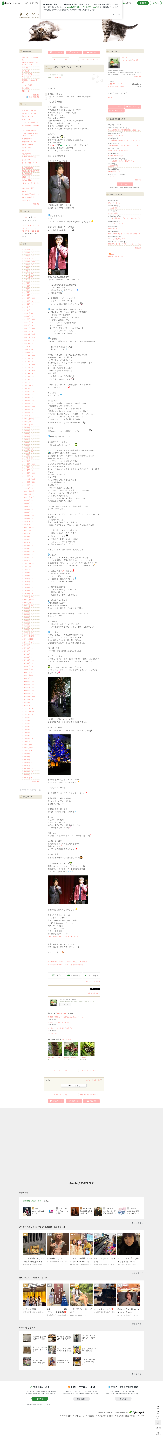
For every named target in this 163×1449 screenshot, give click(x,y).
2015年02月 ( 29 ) (28, 666)
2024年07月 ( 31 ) (28, 325)
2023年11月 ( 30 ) (28, 349)
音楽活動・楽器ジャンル (116, 86)
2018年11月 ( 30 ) (28, 530)
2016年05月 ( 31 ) (28, 621)
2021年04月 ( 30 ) (28, 443)
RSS (112, 254)
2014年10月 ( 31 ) (28, 678)
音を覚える (25, 71)
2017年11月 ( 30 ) (28, 567)
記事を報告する (94, 993)
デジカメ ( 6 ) (26, 148)
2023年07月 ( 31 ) (28, 361)
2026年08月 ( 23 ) (28, 250)
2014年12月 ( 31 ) (28, 672)
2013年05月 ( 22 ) (28, 730)
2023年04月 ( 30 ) (28, 370)
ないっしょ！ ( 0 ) (28, 188)
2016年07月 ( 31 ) (28, 615)
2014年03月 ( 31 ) (28, 699)
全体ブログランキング (115, 84)
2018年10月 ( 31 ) (28, 533)
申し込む (123, 1399)
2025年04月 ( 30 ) (28, 298)
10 (26, 228)
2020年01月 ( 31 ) (28, 488)
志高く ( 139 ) (26, 160)
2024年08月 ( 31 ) (28, 322)
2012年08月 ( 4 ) (27, 757)
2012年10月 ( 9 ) (27, 751)
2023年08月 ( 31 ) (28, 358)
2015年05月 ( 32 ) (28, 657)
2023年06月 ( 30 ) (28, 364)
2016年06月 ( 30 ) (28, 618)
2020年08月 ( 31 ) (28, 467)
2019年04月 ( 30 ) (28, 515)
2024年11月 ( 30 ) (28, 313)
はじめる (40, 1399)
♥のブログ (112, 176)
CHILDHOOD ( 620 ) (29, 157)
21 (36, 231)
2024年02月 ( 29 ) (28, 340)
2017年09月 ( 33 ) (28, 573)
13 (33, 228)
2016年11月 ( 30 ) (28, 603)
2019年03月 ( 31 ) (28, 518)
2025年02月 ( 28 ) (28, 304)
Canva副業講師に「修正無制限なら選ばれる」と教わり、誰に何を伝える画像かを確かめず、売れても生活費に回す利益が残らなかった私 (124, 130)
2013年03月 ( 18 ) (28, 735)
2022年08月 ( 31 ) (28, 395)
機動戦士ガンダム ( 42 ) (30, 142)
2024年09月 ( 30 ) (28, 319)
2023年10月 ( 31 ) (28, 352)
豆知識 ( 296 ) (26, 177)
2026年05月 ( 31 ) (28, 259)
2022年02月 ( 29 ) (28, 413)
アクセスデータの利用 (105, 1416)
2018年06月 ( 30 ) (28, 545)
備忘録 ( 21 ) (26, 151)
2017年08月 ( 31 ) (28, 576)
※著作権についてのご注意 (115, 256)
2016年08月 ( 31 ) (28, 612)
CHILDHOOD (58, 77)
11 (28, 228)
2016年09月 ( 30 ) (28, 609)
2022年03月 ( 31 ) (28, 410)
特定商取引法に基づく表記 (126, 1416)
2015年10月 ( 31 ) (28, 642)
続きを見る (137, 76)
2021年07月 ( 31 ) (28, 434)
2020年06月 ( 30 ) (28, 473)
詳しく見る (81, 1399)
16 (23, 231)
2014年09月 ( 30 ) (28, 681)
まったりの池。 (113, 213)
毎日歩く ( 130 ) (27, 145)
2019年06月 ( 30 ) (28, 509)
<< (26, 217)
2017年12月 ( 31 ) (28, 564)
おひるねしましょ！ (115, 203)
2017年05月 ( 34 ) (28, 585)
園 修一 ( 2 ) (26, 119)
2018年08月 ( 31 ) (28, 539)
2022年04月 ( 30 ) (28, 407)
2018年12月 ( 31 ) (28, 527)
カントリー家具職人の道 (116, 239)
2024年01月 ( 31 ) (28, 343)
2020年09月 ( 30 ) (28, 464)
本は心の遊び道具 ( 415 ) (30, 171)
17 (26, 231)
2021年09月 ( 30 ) (28, 428)
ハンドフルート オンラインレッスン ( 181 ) (30, 135)
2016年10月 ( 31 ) (28, 606)
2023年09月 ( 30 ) (28, 355)
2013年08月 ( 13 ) (28, 720)
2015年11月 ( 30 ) (28, 639)
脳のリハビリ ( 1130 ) (29, 110)
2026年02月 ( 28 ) (28, 268)
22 (38, 231)
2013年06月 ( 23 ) (28, 726)
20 (33, 231)
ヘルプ (141, 1416)
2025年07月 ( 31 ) (28, 289)
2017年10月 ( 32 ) (28, 569)
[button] (158, 1432)
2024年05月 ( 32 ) (28, 331)
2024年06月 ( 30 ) (28, 328)
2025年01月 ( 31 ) (28, 307)
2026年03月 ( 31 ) (28, 265)
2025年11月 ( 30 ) (28, 277)
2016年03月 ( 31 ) (28, 627)
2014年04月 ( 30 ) (28, 696)
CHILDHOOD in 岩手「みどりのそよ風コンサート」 (65, 1017)
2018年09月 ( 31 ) (28, 536)
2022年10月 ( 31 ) (28, 389)
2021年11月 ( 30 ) (28, 422)
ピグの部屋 (134, 60)
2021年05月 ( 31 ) (28, 440)
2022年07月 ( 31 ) (28, 398)
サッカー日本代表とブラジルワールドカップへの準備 (124, 218)
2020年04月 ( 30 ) (28, 479)
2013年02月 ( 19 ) (28, 739)
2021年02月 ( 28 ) (28, 449)
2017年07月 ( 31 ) (28, 579)
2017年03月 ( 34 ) (28, 591)
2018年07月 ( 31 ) (28, 542)
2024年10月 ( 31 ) (28, 316)
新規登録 (143, 3)
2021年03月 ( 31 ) (28, 446)
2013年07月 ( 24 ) (28, 723)
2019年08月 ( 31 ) (28, 503)
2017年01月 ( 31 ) (28, 597)
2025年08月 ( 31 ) (28, 286)
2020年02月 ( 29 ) (28, 485)
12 (31, 228)
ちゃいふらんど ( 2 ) (28, 200)
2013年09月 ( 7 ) (27, 717)
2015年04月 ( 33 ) (28, 660)
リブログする (93, 975)
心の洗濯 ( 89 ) (27, 174)
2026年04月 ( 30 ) (28, 262)
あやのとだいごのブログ (116, 135)
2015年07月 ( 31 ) (28, 651)
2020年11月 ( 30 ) (28, 458)
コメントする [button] (76, 976)
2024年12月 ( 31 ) (28, 310)
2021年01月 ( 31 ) (28, 452)
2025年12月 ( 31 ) (28, 274)
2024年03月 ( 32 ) (28, 337)
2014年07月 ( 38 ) (28, 687)
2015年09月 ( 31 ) (28, 645)
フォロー (66, 1005)
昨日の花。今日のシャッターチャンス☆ (30, 64)
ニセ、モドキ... (27, 77)
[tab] (32, 1201)
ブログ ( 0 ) (25, 191)
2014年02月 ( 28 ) (28, 702)
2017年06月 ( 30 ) (28, 582)
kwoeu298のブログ (115, 171)
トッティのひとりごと (116, 223)
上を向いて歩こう (28, 74)
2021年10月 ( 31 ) (28, 425)
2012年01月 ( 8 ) (27, 778)
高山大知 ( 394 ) (27, 168)
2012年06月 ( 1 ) (27, 763)
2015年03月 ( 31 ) (28, 663)
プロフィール (125, 60)
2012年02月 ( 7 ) (27, 775)
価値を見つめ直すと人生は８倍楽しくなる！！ (124, 234)
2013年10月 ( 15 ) (28, 714)
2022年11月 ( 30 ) (28, 386)
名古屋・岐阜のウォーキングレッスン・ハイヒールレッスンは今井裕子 (124, 145)
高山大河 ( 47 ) (27, 139)
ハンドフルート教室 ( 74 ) (30, 122)
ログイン (155, 3)
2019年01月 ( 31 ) (28, 524)
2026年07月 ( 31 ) (28, 253)
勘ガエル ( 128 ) (27, 180)
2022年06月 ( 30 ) (28, 401)
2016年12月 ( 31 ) (28, 600)
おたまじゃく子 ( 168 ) (29, 113)
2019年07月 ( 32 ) (28, 506)
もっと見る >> (52, 1033)
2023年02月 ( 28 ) (28, 376)
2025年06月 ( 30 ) (28, 292)
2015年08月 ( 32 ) (28, 648)
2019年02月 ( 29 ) (28, 521)
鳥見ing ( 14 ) (26, 154)
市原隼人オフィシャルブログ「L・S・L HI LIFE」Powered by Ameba (124, 244)
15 (38, 228)
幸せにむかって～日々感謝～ (118, 150)
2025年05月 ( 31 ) (28, 295)
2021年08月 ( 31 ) (28, 431)
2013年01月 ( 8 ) (27, 742)
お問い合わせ (79, 1416)
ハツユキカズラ (27, 85)
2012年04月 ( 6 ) (27, 769)
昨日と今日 (25, 91)
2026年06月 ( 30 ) (28, 256)
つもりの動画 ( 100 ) (29, 130)
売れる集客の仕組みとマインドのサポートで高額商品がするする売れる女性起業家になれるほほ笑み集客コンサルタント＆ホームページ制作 (124, 140)
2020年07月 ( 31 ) (28, 470)
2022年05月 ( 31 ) (28, 404)
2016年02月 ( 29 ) (28, 630)
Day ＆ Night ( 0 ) (28, 197)
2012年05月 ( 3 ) (27, 766)
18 (28, 231)
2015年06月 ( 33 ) (28, 654)
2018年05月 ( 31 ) (28, 548)
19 (31, 231)
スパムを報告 (66, 1416)
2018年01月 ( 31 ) (28, 560)
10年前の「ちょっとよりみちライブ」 (61, 1028)
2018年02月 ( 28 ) (28, 557)
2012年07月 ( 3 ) (27, 760)
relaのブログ (112, 228)
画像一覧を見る (34, 97)
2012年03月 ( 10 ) (28, 772)
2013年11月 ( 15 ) (28, 711)
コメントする (75, 1086)
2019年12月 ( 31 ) (28, 491)
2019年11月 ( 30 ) (28, 494)
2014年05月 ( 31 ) (28, 693)
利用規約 (91, 1416)
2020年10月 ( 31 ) (28, 461)
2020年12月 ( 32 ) (28, 455)
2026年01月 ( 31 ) (28, 271)
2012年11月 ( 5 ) (27, 748)
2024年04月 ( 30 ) (28, 334)
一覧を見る (137, 180)
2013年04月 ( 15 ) (28, 733)
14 (36, 228)
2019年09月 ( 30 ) (28, 500)
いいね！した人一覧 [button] (93, 981)
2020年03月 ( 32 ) (28, 482)
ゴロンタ (124, 57)
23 (23, 234)
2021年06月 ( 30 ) (28, 437)
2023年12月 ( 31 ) (28, 346)
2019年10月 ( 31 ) (28, 497)
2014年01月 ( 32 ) (28, 705)
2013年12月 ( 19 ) (28, 708)
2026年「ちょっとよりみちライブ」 (60, 1022)
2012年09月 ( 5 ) (27, 754)
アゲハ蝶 (25, 68)
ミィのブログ (112, 208)
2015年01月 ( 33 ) (28, 669)
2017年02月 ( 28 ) (28, 594)
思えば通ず (25, 88)
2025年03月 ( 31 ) (28, 301)
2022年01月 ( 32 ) (28, 416)
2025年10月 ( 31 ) (28, 280)
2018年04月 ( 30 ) (28, 551)
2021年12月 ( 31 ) (28, 419)
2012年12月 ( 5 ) (27, 745)
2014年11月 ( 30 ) (28, 675)
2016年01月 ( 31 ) (28, 633)
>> (35, 217)
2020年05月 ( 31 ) (28, 476)
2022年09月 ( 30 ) (28, 391)
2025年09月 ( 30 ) (28, 283)
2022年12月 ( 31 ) (28, 382)
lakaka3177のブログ (115, 156)
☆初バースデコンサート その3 (67, 67)
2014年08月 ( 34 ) (28, 684)
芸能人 (46, 1201)
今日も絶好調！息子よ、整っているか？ (122, 161)
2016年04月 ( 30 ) (28, 624)
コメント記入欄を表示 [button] (93, 1080)
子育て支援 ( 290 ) (28, 116)
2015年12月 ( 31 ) (28, 636)
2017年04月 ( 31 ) (28, 588)
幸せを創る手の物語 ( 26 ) (30, 194)
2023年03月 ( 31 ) (28, 373)
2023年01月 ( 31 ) (28, 379)
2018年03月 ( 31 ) (28, 555)
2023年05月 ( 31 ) (28, 367)
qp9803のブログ (114, 166)
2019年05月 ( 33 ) (28, 512)
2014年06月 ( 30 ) (28, 690)
